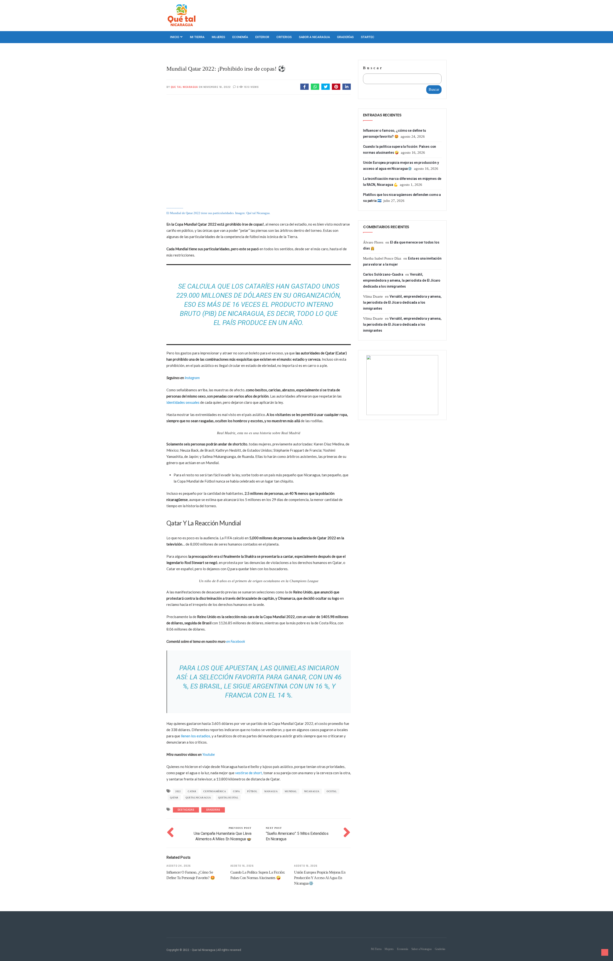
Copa (236, 791)
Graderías (345, 37)
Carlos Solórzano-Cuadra (383, 274)
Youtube (208, 754)
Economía (240, 37)
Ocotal (332, 791)
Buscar (373, 68)
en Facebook (235, 641)
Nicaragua (311, 791)
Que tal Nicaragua (184, 87)
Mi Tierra (197, 37)
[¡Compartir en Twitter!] (325, 87)
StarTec (367, 37)
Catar (192, 791)
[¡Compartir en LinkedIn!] (346, 87)
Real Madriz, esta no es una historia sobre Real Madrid (258, 433)
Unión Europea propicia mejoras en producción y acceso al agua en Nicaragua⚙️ (319, 877)
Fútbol (252, 791)
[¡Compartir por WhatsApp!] (315, 87)
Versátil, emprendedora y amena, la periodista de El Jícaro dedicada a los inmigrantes (401, 280)
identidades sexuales (182, 402)
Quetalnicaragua (198, 797)
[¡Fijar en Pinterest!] (336, 87)
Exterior (262, 37)
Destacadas (186, 810)
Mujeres (218, 37)
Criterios (284, 37)
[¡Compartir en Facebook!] (304, 87)
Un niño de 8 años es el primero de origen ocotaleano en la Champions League (258, 581)
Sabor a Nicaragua (314, 37)
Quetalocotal (228, 797)
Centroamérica (214, 791)
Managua (271, 791)
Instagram (192, 377)
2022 (178, 791)
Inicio (175, 37)
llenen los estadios (195, 736)
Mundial (291, 791)
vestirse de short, (249, 773)
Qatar (174, 797)
